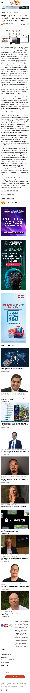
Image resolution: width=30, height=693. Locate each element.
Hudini (3, 198)
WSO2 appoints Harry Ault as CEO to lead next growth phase (13, 613)
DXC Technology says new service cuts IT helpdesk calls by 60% (14, 558)
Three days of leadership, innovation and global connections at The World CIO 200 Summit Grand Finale (14, 425)
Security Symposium (6, 654)
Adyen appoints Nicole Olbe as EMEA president (13, 506)
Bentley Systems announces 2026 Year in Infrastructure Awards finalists (12, 530)
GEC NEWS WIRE (9, 23)
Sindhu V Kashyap (6, 589)
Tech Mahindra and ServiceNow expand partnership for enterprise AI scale (15, 452)
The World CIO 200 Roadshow (8, 660)
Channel (3, 12)
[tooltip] (2, 191)
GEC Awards (4, 657)
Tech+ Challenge (5, 662)
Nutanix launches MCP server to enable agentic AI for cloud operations (14, 480)
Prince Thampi (10, 198)
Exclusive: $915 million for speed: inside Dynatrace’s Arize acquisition (15, 587)
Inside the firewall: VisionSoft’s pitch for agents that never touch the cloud (15, 398)
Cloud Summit (4, 652)
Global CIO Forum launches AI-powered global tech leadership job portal (14, 369)
